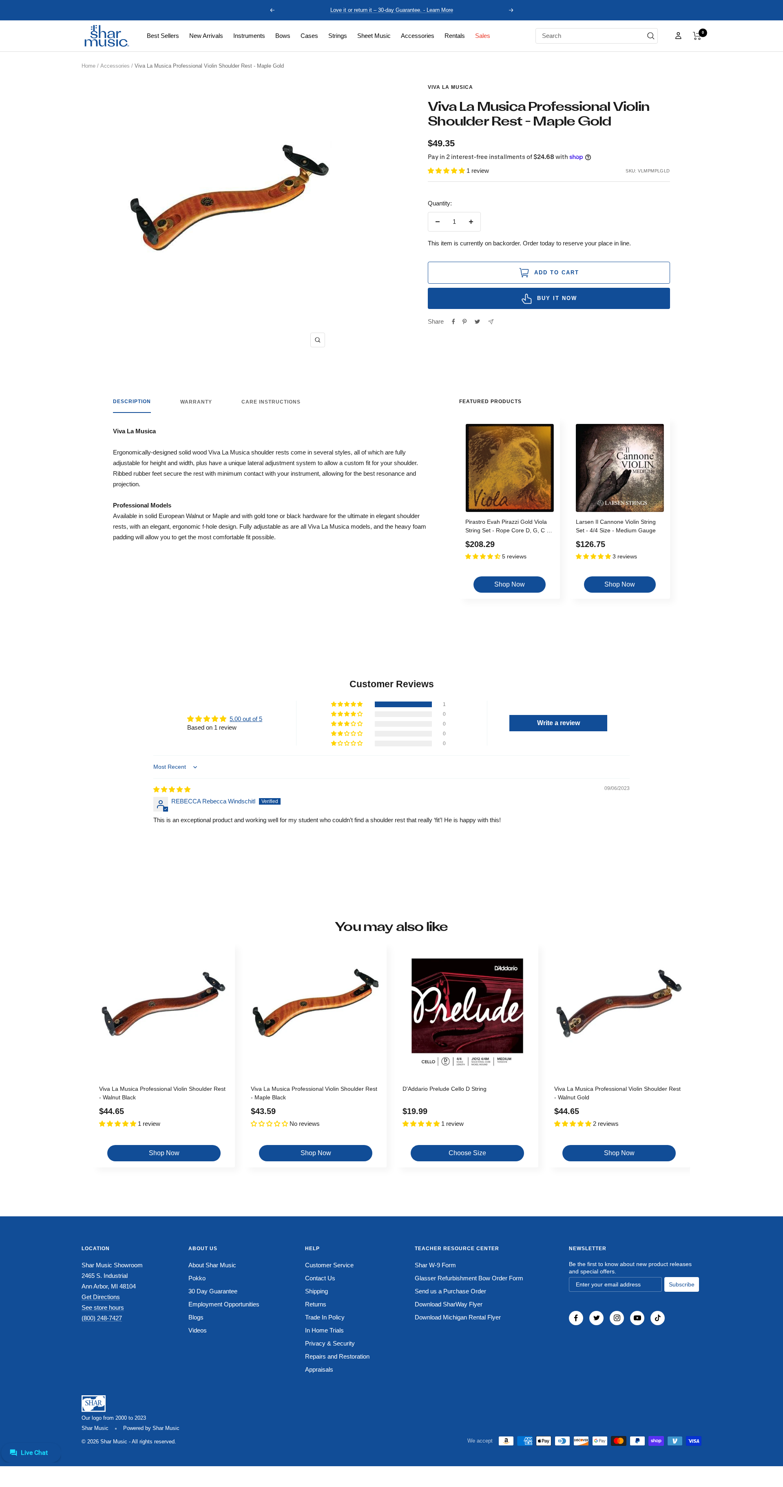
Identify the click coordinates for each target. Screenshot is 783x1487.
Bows (282, 35)
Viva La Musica (450, 87)
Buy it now (557, 298)
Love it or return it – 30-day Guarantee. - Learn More (391, 10)
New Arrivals (206, 35)
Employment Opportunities (223, 1304)
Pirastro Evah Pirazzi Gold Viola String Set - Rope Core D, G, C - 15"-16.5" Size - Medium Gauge (507, 527)
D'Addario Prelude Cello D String (445, 1088)
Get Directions (101, 1296)
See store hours (103, 1307)
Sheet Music (374, 35)
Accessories (417, 35)
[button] (697, 36)
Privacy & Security (330, 1343)
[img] (171, 789)
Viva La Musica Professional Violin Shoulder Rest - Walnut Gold (617, 1093)
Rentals (455, 35)
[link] (163, 36)
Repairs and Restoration (337, 1356)
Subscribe (682, 1284)
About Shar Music (212, 1265)
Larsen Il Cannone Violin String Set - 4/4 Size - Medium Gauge (616, 526)
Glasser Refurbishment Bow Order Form (469, 1278)
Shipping (316, 1291)
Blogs (195, 1317)
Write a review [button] (558, 722)
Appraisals (319, 1369)
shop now (509, 584)
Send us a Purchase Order (450, 1291)
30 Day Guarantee (212, 1291)
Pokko (197, 1278)
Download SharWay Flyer (448, 1304)
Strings (337, 35)
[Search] (651, 36)
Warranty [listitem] (196, 402)
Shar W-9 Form (435, 1265)
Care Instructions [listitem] (271, 402)
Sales (482, 35)
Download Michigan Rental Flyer (458, 1317)
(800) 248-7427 (102, 1318)
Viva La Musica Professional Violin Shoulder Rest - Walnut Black (162, 1093)
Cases (309, 35)
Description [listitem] (132, 401)
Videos (197, 1330)
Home (88, 66)
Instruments (249, 35)
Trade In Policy (325, 1317)
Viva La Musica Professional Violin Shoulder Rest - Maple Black (314, 1093)
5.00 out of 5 (246, 718)
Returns (315, 1304)
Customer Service (329, 1265)
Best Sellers (163, 35)
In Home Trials (324, 1330)
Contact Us (320, 1278)
